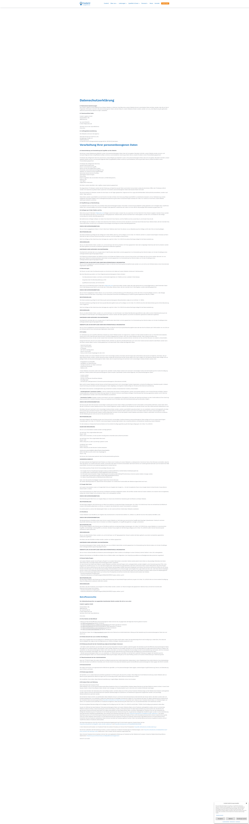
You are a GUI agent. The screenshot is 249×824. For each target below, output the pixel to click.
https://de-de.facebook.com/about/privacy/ (114, 700)
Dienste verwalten (219, 815)
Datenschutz (232, 821)
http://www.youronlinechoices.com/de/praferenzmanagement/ (103, 735)
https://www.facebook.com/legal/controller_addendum (143, 713)
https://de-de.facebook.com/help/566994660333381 (128, 724)
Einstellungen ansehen (241, 818)
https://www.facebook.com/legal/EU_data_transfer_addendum (96, 724)
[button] (246, 803)
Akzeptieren (220, 818)
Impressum (238, 821)
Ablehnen (231, 818)
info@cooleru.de (99, 213)
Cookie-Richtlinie (226, 821)
